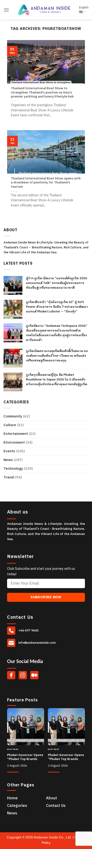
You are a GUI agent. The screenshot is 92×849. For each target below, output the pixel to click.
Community (13, 416)
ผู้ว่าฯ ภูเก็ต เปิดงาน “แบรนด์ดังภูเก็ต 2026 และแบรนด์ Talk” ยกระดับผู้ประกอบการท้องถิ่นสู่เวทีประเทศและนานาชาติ (56, 283)
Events (9, 451)
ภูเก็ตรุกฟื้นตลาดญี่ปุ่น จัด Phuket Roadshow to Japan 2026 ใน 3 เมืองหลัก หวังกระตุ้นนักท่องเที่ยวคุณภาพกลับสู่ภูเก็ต (56, 379)
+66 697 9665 (28, 630)
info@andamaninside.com (37, 642)
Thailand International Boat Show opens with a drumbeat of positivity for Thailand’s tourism (46, 183)
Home (12, 798)
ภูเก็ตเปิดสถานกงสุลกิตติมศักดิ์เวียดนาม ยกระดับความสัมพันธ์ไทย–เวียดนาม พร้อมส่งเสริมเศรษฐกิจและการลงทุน (57, 356)
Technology (13, 469)
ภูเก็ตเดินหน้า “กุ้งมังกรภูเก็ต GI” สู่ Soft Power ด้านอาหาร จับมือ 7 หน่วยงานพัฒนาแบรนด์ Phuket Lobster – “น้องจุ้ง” (57, 307)
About (51, 798)
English (83, 7)
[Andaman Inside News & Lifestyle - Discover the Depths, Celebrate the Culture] (44, 10)
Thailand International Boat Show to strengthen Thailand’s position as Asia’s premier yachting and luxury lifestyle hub (42, 92)
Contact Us (56, 806)
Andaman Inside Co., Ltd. (53, 837)
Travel (9, 477)
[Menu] (6, 10)
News (8, 460)
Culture (10, 425)
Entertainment (16, 434)
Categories (17, 806)
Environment (14, 442)
